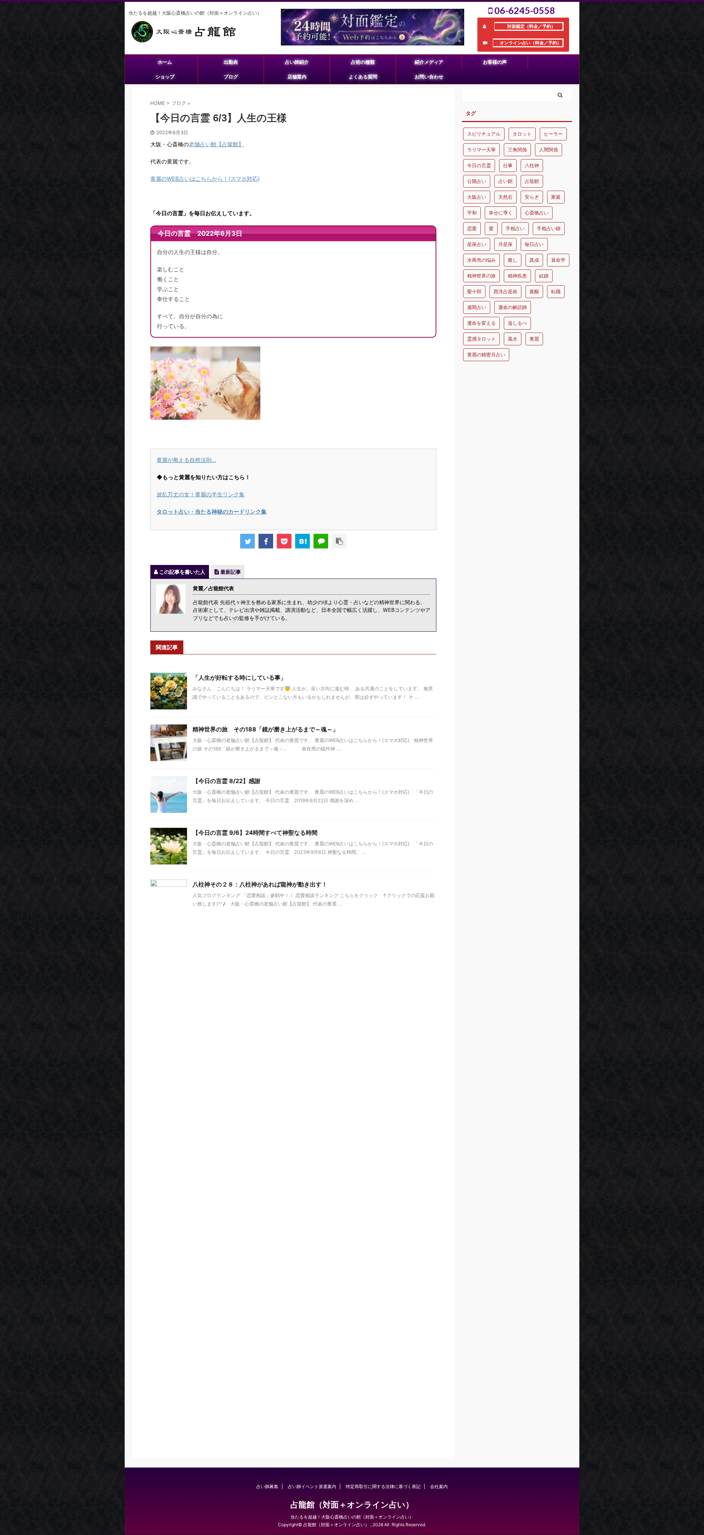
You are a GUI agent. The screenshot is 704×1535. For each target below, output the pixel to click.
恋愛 (472, 228)
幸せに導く (501, 213)
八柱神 (532, 165)
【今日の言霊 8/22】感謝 (226, 781)
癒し (512, 260)
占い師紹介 (297, 62)
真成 (534, 260)
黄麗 (534, 339)
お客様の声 (495, 62)
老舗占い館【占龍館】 (216, 144)
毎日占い (534, 244)
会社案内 (439, 1486)
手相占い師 (549, 228)
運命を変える (481, 323)
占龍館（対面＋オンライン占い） (352, 1504)
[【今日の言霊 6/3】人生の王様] (302, 541)
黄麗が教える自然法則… (186, 459)
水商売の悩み (481, 260)
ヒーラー (553, 134)
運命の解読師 (512, 307)
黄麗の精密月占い (486, 354)
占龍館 (532, 181)
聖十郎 (474, 291)
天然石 (505, 197)
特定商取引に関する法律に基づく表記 (383, 1486)
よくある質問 (363, 77)
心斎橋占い (537, 213)
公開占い (476, 181)
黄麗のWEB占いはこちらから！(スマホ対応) (205, 178)
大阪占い (476, 197)
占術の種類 (363, 62)
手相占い (515, 228)
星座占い (476, 244)
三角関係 (517, 150)
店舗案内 (297, 77)
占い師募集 (267, 1486)
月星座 (505, 244)
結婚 (544, 276)
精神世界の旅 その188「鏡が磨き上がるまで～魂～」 (268, 729)
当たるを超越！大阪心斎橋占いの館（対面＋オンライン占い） (352, 1517)
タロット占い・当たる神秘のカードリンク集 (212, 511)
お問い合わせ (429, 77)
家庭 (556, 197)
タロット (522, 134)
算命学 (558, 260)
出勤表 (231, 62)
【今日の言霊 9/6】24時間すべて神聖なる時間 (255, 832)
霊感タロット (481, 339)
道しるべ (517, 323)
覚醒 (534, 291)
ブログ (231, 77)
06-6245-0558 (523, 10)
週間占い (476, 307)
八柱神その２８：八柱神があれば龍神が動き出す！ (259, 884)
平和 (472, 213)
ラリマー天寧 (481, 150)
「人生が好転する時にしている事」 (239, 677)
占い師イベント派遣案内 (312, 1486)
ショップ (165, 77)
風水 (512, 339)
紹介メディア (429, 62)
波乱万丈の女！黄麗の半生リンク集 (201, 494)
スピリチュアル (483, 134)
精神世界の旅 (481, 276)
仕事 (508, 165)
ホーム (165, 62)
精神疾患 (517, 276)
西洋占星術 (505, 291)
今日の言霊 (479, 165)
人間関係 (548, 150)
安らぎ (532, 197)
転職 (556, 291)
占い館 (505, 181)
